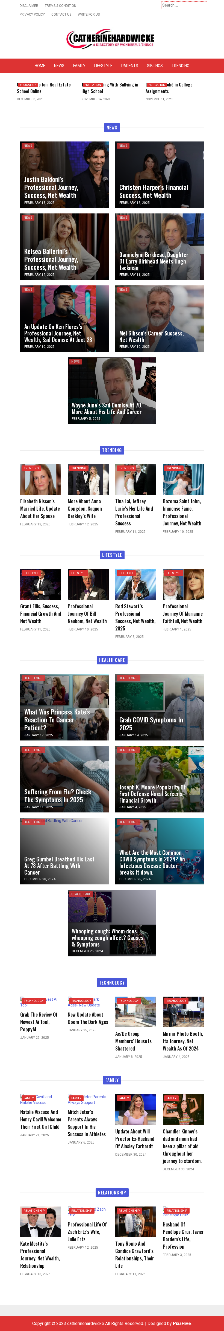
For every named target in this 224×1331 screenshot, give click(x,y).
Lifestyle (103, 65)
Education (28, 85)
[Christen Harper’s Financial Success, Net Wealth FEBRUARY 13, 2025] (159, 174)
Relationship (34, 1211)
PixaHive (182, 1323)
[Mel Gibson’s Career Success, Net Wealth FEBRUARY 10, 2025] (159, 318)
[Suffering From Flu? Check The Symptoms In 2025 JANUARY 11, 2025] (64, 778)
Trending (180, 65)
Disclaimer (29, 6)
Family (79, 65)
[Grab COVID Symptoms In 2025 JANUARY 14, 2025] (159, 706)
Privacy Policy (32, 14)
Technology (34, 1001)
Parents (129, 65)
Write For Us (89, 14)
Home (40, 65)
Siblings (155, 65)
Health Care (33, 678)
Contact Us (61, 14)
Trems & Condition (60, 6)
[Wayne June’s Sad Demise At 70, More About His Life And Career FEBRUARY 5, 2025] (112, 390)
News (59, 65)
